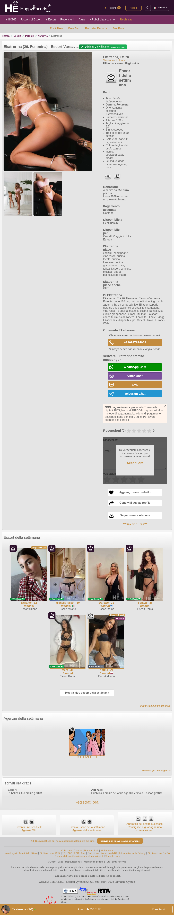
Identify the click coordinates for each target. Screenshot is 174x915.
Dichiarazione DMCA (158, 853)
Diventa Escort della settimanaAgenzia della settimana (86, 829)
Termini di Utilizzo (28, 853)
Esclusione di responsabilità (102, 853)
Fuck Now (56, 28)
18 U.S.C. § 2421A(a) (74, 853)
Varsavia (43, 35)
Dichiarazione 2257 (50, 853)
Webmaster (107, 850)
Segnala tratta (112, 856)
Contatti (78, 850)
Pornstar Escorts (96, 28)
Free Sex (74, 28)
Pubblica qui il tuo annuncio (155, 706)
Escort (51, 19)
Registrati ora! (87, 802)
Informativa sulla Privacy (132, 853)
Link (96, 850)
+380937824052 (135, 342)
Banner (88, 850)
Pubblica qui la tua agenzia (156, 770)
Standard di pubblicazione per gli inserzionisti (79, 856)
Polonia (29, 35)
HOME (11, 19)
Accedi (133, 7)
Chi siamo (66, 850)
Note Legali (11, 853)
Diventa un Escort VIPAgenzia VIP (29, 829)
